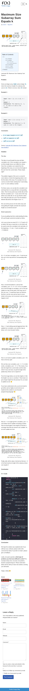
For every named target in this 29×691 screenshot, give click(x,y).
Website (5, 635)
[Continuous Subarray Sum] (19, 582)
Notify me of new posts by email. (12, 673)
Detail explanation (13, 63)
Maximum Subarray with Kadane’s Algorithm (6, 599)
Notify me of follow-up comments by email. (14, 670)
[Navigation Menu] (23, 4)
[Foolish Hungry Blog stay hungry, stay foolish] (6, 4)
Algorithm (10, 24)
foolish (4, 24)
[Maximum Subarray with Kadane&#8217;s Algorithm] (6, 594)
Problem (10, 58)
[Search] (26, 4)
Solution (10, 60)
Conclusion (10, 64)
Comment (6, 642)
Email (4, 629)
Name (4, 622)
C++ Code (10, 66)
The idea (11, 61)
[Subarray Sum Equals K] (6, 582)
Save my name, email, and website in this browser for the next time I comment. (14, 665)
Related (5, 69)
